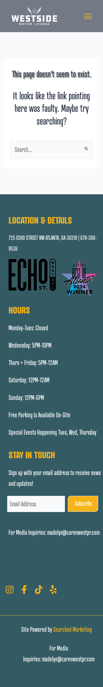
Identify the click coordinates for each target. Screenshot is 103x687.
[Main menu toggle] (88, 16)
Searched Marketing (72, 629)
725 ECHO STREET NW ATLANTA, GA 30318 (43, 237)
